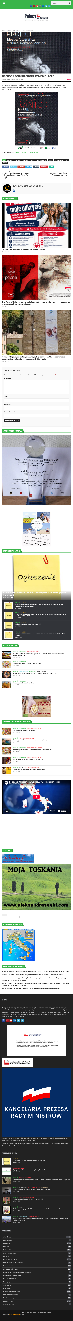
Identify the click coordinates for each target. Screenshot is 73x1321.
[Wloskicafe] (18, 863)
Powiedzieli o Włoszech (10, 1295)
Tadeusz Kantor (59, 160)
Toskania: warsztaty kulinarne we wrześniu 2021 (29, 769)
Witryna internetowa (10, 412)
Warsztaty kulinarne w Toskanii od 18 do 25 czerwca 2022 (32, 750)
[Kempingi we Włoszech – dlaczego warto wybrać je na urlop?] (6, 741)
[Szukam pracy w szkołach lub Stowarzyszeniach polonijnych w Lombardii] (36, 577)
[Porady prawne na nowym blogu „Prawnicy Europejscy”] (6, 1190)
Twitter (14, 166)
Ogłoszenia (23, 602)
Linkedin (29, 166)
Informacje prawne (23, 1187)
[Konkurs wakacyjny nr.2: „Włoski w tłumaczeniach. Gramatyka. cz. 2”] (6, 1210)
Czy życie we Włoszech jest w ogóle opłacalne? (29, 1170)
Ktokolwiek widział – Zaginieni (13, 1262)
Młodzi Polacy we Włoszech (12, 1275)
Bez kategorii (7, 1240)
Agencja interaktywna (14, 1314)
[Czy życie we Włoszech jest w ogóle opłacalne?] (6, 1171)
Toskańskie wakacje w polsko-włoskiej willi (28, 1199)
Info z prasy (7, 1250)
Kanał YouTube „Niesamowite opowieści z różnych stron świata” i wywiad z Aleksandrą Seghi (38, 654)
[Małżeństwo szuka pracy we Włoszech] (8, 625)
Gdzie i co (18, 79)
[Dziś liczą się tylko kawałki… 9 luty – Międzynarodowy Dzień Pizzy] (6, 674)
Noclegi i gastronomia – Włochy (13, 1282)
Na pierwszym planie (41, 671)
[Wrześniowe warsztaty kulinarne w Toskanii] (6, 760)
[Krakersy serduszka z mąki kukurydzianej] (6, 664)
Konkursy (21, 1207)
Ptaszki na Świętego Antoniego (23, 683)
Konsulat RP (17, 160)
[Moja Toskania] (36, 910)
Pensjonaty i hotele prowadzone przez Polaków (29, 1160)
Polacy (32, 160)
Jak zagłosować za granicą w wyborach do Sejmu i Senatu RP (16, 175)
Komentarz (8, 378)
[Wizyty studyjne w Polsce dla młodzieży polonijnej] (36, 225)
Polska (50, 160)
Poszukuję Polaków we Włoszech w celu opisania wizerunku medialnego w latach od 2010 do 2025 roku (40, 615)
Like (70, 79)
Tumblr (37, 166)
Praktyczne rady (44, 1187)
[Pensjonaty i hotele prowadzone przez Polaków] (6, 1161)
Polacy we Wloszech (41, 160)
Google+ (22, 166)
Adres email (8, 404)
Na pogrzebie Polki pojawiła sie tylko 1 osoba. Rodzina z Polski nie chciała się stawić (41, 1179)
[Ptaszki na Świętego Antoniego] (6, 684)
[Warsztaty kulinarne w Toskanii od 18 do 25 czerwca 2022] (6, 750)
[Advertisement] (16, 833)
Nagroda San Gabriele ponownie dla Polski (59, 174)
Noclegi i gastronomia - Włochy (34, 728)
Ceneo (4, 915)
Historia (6, 1246)
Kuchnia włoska (22, 652)
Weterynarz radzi (9, 1304)
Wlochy (5, 163)
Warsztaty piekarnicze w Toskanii (24, 730)
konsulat (9, 160)
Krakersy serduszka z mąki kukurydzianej (27, 663)
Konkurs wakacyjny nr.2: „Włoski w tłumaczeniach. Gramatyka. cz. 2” (36, 1209)
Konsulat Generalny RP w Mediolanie (26, 152)
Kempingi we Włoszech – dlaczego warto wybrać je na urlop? (33, 740)
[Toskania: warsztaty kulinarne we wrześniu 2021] (6, 770)
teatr (66, 160)
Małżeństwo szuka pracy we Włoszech (28, 624)
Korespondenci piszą (23, 671)
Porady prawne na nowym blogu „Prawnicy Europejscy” (31, 1189)
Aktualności (9, 30)
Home (3, 30)
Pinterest (44, 166)
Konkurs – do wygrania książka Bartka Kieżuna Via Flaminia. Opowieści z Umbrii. (43, 971)
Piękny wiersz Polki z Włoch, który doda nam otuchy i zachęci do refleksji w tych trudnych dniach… (40, 1219)
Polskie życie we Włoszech (33, 652)
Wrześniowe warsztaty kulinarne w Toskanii (28, 759)
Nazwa (6, 396)
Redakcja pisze (8, 1301)
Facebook (6, 166)
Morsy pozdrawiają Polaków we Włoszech (17, 1272)
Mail (52, 166)
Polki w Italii (7, 1288)
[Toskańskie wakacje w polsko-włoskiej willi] (6, 1200)
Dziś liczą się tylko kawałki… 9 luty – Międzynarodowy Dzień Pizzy (35, 673)
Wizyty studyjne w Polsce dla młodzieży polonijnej (23, 249)
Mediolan (25, 160)
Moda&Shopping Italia (10, 1269)
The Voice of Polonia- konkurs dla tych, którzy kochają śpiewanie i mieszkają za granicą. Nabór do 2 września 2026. (36, 303)
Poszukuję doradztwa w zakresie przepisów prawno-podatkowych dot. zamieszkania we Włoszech (39, 605)
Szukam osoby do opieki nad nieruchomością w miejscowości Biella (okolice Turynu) (40, 634)
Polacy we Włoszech (28, 186)
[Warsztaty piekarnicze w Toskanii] (6, 731)
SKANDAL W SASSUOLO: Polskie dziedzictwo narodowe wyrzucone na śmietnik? (34, 988)
